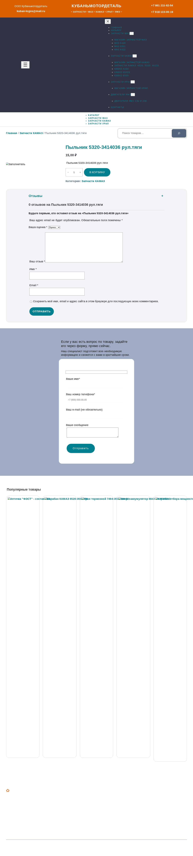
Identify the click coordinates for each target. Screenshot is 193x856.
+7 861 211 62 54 (80, 798)
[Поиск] (179, 133)
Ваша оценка (38, 227)
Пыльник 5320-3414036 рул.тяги (104, 147)
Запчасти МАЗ (21, 806)
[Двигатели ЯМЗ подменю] (133, 94)
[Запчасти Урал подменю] (133, 81)
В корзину (97, 172)
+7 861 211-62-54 (162, 5)
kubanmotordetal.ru (151, 814)
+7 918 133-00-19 (162, 11)
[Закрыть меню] (108, 21)
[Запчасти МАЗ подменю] (132, 33)
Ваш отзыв (37, 261)
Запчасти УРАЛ (22, 819)
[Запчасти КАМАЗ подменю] (135, 56)
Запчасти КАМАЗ (31, 133)
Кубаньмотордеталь (97, 6)
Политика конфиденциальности (143, 846)
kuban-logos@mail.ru (31, 11)
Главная (11, 133)
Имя (33, 269)
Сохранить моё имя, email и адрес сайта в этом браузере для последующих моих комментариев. (96, 301)
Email (33, 285)
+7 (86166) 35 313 (81, 824)
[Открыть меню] (25, 65)
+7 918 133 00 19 (80, 811)
